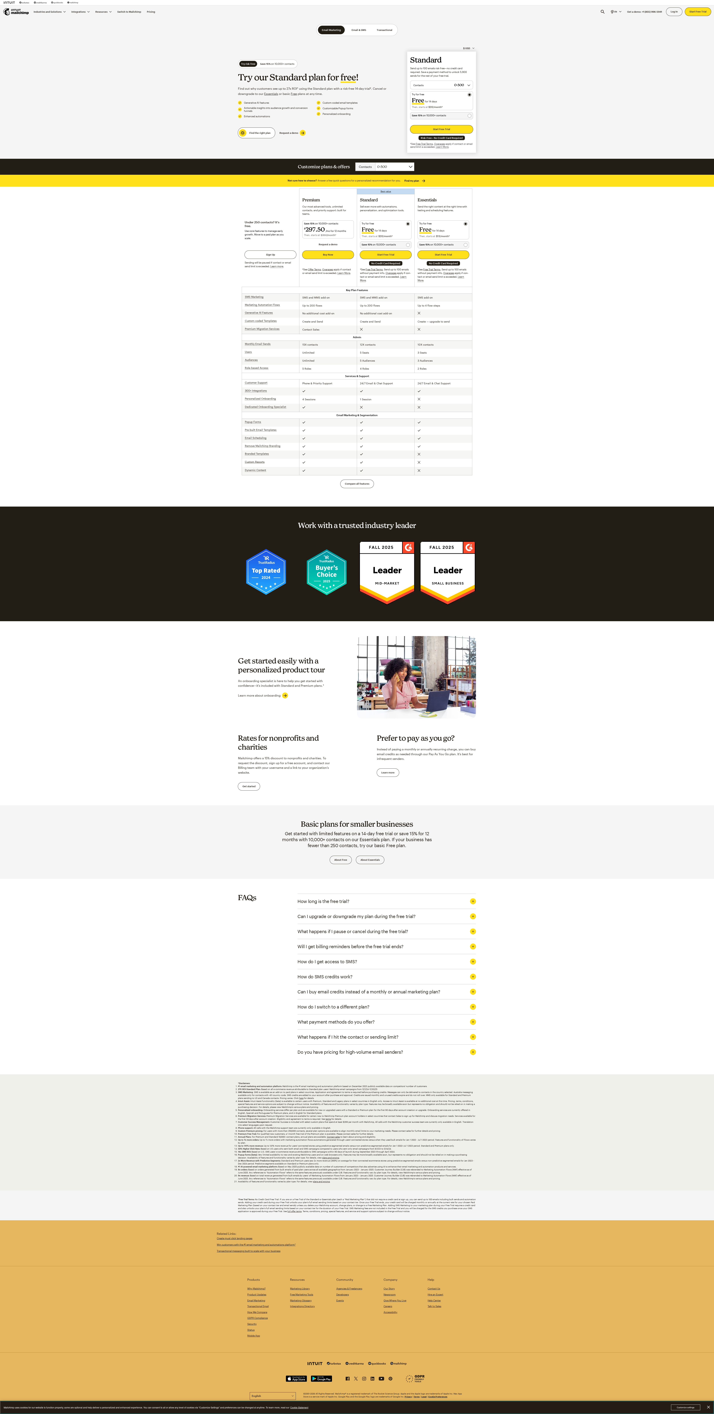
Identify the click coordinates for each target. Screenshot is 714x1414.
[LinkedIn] (372, 1379)
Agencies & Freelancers (349, 1288)
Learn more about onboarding (259, 695)
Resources (101, 11)
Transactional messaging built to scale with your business (248, 1250)
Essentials (271, 93)
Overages (439, 143)
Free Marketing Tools (301, 1294)
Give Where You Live (395, 1300)
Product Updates (256, 1294)
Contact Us (434, 1288)
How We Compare (257, 1312)
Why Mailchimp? (256, 1288)
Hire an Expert (435, 1294)
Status (251, 1329)
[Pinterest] (390, 1379)
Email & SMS (359, 29)
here (301, 1098)
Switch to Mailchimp (129, 11)
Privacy (408, 1396)
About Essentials (370, 859)
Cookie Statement (299, 1407)
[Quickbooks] (57, 2)
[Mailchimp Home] (16, 11)
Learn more (388, 772)
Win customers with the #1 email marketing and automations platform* (256, 1244)
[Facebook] (348, 1379)
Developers (342, 1294)
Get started (248, 786)
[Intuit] (9, 2)
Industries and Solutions (48, 11)
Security (252, 1323)
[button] (616, 11)
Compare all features (357, 483)
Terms (417, 1396)
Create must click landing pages (234, 1238)
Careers (388, 1306)
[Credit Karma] (40, 2)
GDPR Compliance (257, 1317)
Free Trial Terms (424, 143)
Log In (674, 11)
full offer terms (294, 1211)
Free (294, 93)
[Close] (708, 1407)
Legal (424, 1396)
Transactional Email (258, 1306)
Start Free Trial (698, 11)
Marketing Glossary (301, 1300)
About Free (340, 859)
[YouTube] (381, 1379)
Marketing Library (300, 1288)
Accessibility (390, 1312)
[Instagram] (364, 1379)
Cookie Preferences (437, 1396)
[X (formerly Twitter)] (356, 1379)
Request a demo (288, 132)
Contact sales (333, 1137)
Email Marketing (331, 29)
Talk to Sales (434, 1306)
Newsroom (390, 1294)
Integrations (78, 11)
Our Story (389, 1288)
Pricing (151, 11)
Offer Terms (314, 269)
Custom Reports (255, 461)
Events (340, 1300)
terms (328, 1119)
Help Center (434, 1300)
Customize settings (685, 1407)
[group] (616, 11)
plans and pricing (330, 1157)
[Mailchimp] (72, 2)
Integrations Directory (302, 1306)
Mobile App (253, 1335)
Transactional (384, 29)
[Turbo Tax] (24, 2)
